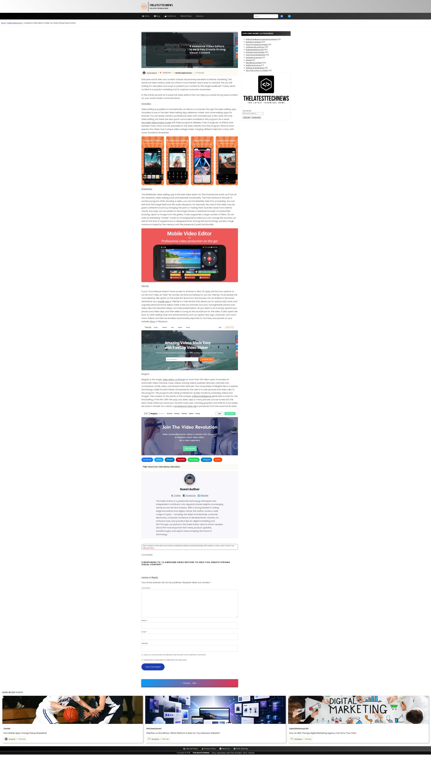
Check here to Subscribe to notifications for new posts (165, 660)
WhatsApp (193, 460)
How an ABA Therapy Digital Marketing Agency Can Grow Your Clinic (322, 733)
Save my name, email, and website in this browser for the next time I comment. (175, 655)
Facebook (147, 460)
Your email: (247, 111)
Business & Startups (253, 42)
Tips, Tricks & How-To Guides (257, 70)
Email (144, 632)
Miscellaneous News (254, 63)
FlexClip (145, 286)
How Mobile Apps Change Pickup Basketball (25, 733)
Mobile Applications (14, 23)
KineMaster (146, 189)
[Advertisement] (166, 49)
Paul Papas (155, 739)
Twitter (159, 460)
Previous (186, 683)
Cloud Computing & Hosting (257, 44)
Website (144, 643)
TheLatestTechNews (201, 753)
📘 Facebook (189, 495)
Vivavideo (146, 103)
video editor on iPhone (174, 379)
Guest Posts (153, 467)
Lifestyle (249, 60)
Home (3, 23)
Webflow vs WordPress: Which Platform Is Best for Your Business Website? (183, 733)
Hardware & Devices (254, 57)
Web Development (154, 728)
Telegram (206, 460)
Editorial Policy (148, 548)
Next (194, 683)
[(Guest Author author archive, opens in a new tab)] (189, 484)
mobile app (163, 301)
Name (144, 620)
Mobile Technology (253, 65)
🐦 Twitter (176, 495)
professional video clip (185, 406)
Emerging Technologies (255, 52)
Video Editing (164, 467)
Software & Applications (255, 68)
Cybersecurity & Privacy (255, 47)
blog (152, 321)
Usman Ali (12, 739)
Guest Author (152, 73)
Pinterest (181, 460)
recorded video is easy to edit (156, 122)
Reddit (217, 460)
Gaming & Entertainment (255, 55)
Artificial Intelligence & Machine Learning (261, 39)
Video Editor (175, 467)
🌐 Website (202, 495)
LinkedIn (169, 460)
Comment (146, 588)
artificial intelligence (201, 396)
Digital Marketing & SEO (255, 50)
